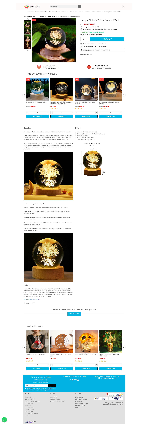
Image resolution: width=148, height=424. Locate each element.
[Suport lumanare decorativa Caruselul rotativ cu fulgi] (110, 341)
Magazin (28, 394)
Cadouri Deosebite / (33, 16)
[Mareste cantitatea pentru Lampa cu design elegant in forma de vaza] (96, 365)
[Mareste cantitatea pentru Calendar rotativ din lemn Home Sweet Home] (72, 365)
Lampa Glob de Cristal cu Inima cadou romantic (109, 102)
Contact (27, 415)
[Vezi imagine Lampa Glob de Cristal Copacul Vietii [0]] (27, 23)
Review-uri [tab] (29, 303)
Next (27, 50)
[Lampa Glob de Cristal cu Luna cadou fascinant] (86, 89)
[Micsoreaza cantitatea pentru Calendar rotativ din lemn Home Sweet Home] (51, 365)
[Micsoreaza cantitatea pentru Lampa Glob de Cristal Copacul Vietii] (87, 40)
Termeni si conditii (29, 399)
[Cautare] (79, 6)
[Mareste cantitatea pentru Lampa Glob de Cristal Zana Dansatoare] (48, 112)
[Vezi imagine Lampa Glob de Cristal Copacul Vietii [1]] (27, 31)
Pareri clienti (53, 397)
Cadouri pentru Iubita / (54, 16)
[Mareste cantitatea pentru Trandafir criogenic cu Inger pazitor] (48, 365)
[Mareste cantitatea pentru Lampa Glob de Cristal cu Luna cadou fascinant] (96, 112)
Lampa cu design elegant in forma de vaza (86, 354)
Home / (26, 16)
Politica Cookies (29, 403)
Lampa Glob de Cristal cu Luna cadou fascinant (85, 102)
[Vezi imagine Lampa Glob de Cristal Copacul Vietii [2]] (27, 38)
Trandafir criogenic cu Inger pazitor (35, 354)
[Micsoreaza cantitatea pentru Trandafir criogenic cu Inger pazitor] (27, 365)
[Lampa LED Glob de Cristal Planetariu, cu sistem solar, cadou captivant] (61, 89)
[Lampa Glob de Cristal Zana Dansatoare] (37, 89)
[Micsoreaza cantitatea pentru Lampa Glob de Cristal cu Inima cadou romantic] (100, 112)
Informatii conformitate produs (32, 299)
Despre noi (28, 397)
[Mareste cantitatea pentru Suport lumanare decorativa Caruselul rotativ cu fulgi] (121, 365)
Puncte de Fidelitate (55, 399)
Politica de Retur (29, 411)
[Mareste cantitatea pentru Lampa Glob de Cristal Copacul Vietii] (87, 38)
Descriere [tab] (27, 128)
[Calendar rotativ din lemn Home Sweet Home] (61, 341)
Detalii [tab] (77, 128)
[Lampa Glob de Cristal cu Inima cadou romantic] (110, 89)
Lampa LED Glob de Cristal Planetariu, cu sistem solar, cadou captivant (61, 102)
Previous (27, 19)
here (50, 390)
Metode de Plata (29, 409)
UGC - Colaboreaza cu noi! (31, 413)
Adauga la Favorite (87, 54)
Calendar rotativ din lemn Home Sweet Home (60, 355)
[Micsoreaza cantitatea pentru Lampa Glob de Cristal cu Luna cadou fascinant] (76, 112)
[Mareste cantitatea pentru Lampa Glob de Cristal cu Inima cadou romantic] (121, 112)
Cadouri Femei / (43, 16)
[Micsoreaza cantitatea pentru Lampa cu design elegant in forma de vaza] (76, 365)
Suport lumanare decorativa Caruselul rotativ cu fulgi (109, 355)
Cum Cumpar (28, 405)
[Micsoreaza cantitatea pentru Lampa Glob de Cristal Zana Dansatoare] (27, 112)
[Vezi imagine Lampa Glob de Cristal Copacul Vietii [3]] (27, 45)
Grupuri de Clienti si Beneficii (57, 401)
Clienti (52, 394)
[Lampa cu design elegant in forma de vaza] (86, 341)
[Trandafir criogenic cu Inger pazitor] (37, 341)
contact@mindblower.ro (108, 378)
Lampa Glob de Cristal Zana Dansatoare (36, 102)
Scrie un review (74, 314)
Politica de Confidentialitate (32, 401)
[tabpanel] (54, 40)
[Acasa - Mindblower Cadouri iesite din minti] (34, 6)
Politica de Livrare (29, 407)
